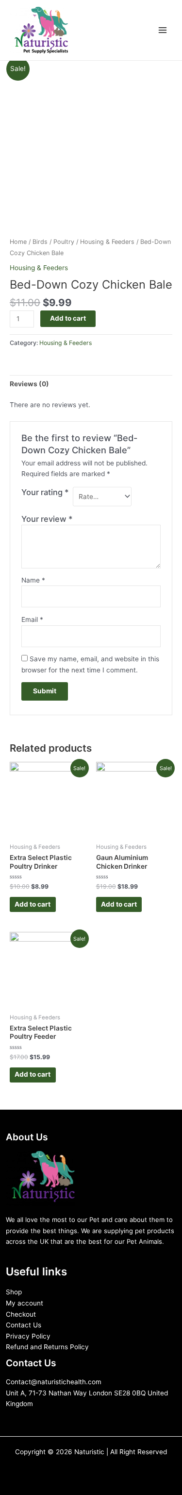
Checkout (21, 1314)
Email (32, 619)
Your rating (45, 492)
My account (24, 1303)
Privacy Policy (28, 1336)
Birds (40, 241)
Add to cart (68, 318)
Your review (47, 519)
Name (33, 580)
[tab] (91, 384)
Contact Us (23, 1325)
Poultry (63, 241)
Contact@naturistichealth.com (53, 1382)
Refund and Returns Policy (47, 1347)
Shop (14, 1292)
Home (18, 241)
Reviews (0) (29, 384)
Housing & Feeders (107, 241)
